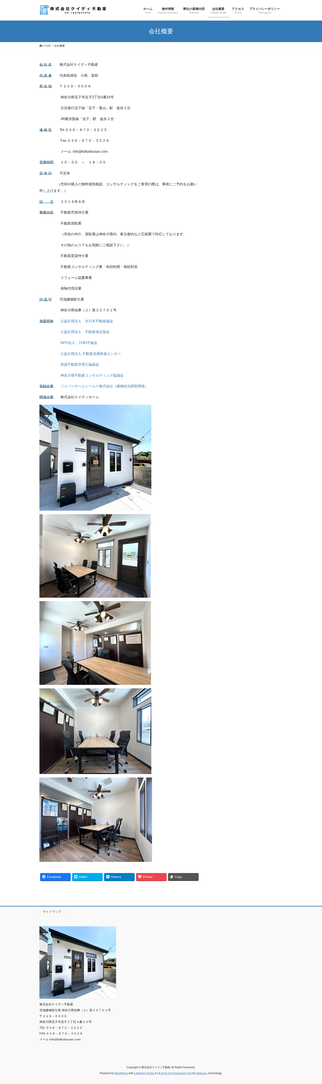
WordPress (121, 1073)
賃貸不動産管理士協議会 (79, 364)
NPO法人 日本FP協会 (78, 343)
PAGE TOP (310, 1048)
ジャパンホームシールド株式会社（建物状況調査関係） (104, 386)
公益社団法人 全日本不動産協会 (86, 321)
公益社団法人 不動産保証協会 (85, 332)
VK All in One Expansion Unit (174, 1073)
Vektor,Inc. (202, 1073)
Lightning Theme (144, 1073)
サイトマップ (52, 911)
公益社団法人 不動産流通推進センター (90, 354)
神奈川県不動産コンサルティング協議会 (92, 375)
